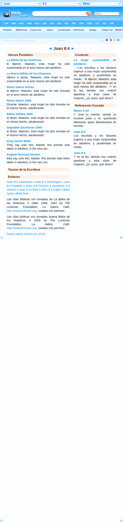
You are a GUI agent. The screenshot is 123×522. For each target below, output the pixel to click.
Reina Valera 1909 (19, 100)
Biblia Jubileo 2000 (20, 114)
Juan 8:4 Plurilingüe (47, 182)
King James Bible (19, 141)
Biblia (6, 40)
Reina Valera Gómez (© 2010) (26, 234)
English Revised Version (23, 154)
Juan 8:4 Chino (28, 189)
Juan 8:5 (79, 153)
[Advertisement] (61, 262)
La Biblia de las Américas (24, 60)
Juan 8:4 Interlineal (19, 182)
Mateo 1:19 (81, 110)
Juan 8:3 (79, 131)
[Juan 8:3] (4, 244)
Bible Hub (22, 193)
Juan (13, 40)
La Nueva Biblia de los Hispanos (29, 73)
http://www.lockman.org (22, 210)
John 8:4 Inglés (51, 189)
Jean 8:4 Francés (37, 185)
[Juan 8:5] (119, 244)
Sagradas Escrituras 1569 (24, 127)
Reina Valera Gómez (20, 87)
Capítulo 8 (21, 40)
